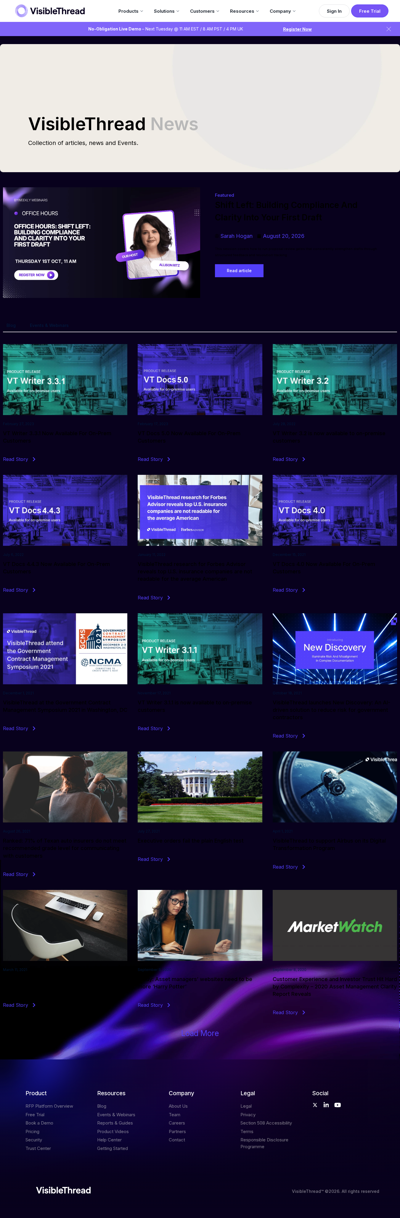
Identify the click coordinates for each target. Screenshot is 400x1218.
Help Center (109, 1140)
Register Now (297, 29)
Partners (177, 1131)
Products (128, 11)
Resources (242, 11)
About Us (178, 1106)
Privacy (248, 1114)
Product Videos (113, 1131)
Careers (177, 1123)
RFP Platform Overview (49, 1106)
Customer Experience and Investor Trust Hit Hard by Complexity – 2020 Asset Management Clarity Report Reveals (335, 986)
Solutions (164, 11)
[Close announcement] (389, 29)
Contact (177, 1140)
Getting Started (112, 1148)
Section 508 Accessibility (266, 1123)
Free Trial (369, 11)
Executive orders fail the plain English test (191, 841)
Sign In (334, 11)
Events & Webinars (49, 325)
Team (174, 1114)
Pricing (32, 1131)
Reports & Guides (115, 1123)
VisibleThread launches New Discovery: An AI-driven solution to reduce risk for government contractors (331, 709)
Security (33, 1140)
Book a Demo (39, 1123)
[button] (200, 1033)
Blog (11, 325)
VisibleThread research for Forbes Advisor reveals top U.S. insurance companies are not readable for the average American (195, 571)
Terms (246, 1131)
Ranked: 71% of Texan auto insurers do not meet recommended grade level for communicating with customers (64, 848)
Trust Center (38, 1148)
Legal (246, 1106)
